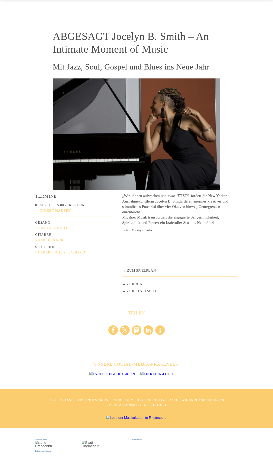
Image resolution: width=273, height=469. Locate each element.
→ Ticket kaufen (53, 210)
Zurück (134, 284)
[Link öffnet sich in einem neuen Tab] (112, 374)
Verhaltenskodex (127, 405)
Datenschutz (151, 400)
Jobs (51, 400)
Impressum (123, 400)
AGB (173, 400)
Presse (67, 400)
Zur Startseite (142, 291)
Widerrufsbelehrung (204, 400)
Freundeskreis (93, 400)
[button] (113, 330)
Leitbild (159, 405)
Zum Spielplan (141, 270)
